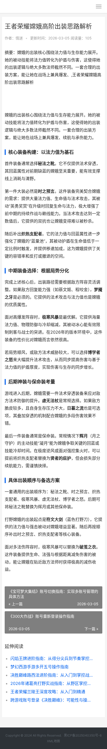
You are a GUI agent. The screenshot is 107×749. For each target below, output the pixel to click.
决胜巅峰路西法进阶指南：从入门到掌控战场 (51, 675)
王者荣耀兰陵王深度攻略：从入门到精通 (47, 691)
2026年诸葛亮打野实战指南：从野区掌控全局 (51, 683)
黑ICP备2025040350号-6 (83, 735)
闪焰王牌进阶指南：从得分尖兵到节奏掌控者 (51, 658)
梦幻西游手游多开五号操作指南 (39, 666)
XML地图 (53, 741)
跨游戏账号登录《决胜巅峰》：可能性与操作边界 (51, 700)
